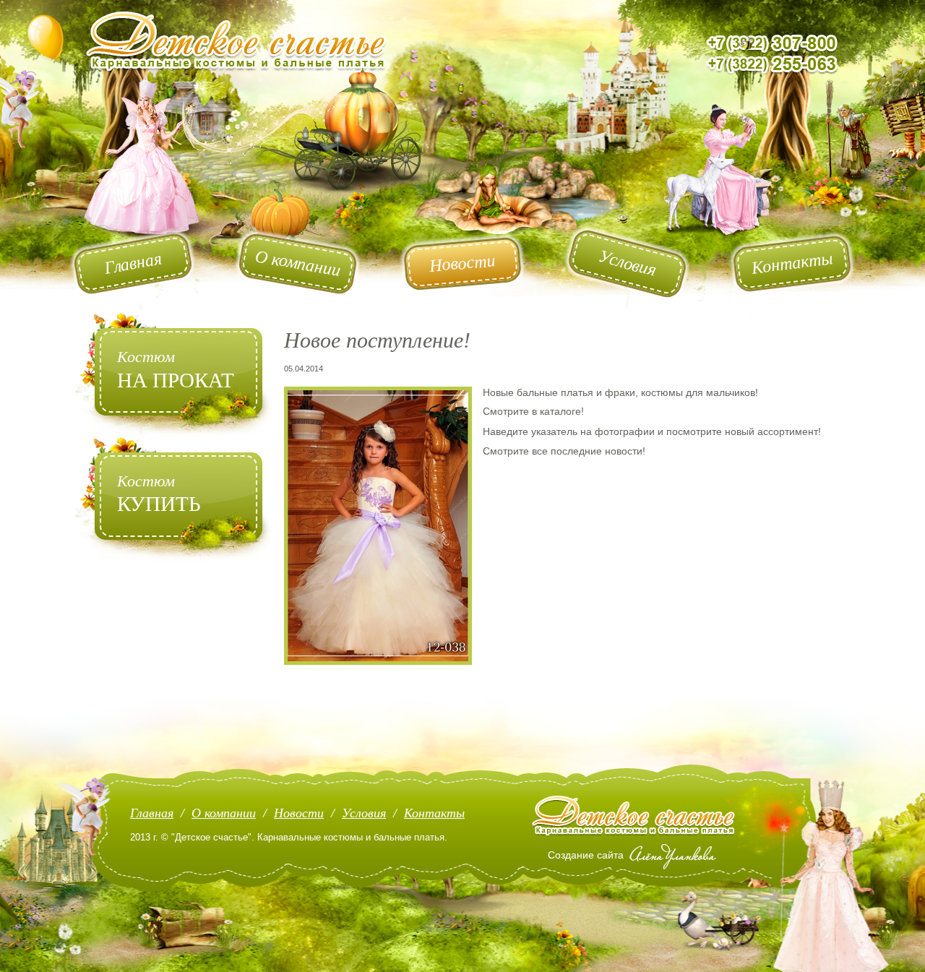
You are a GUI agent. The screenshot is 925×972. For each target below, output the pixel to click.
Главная (151, 813)
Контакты (434, 813)
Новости (299, 813)
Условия (364, 813)
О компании (224, 813)
